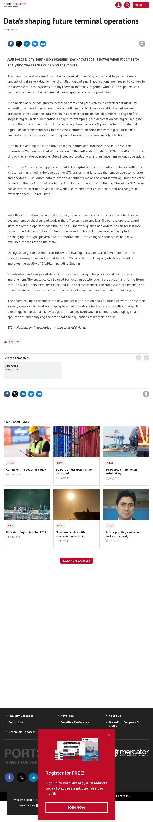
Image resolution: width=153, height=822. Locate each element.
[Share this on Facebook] (10, 43)
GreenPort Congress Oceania (28, 732)
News (11, 462)
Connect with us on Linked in (33, 777)
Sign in (98, 36)
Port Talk (14, 341)
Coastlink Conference (75, 722)
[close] (145, 36)
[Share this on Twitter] (18, 43)
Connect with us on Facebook (9, 777)
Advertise (67, 716)
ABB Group (12, 365)
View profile (12, 369)
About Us (115, 716)
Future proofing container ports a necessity (122, 534)
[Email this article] (43, 43)
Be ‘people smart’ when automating (121, 471)
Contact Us (16, 722)
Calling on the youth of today (26, 469)
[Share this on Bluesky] (35, 43)
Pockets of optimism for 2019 (26, 532)
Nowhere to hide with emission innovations (70, 534)
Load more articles (76, 560)
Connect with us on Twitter (21, 777)
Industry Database (21, 716)
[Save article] (142, 43)
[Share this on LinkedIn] (27, 43)
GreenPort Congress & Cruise (124, 723)
